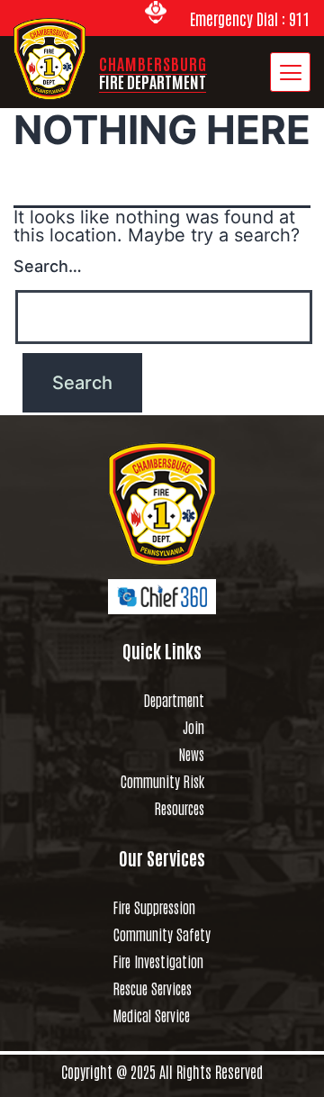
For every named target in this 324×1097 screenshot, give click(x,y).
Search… (48, 266)
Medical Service (151, 1015)
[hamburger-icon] (290, 72)
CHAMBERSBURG (153, 72)
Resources (179, 808)
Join (193, 727)
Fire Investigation (158, 961)
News (191, 754)
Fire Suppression (154, 907)
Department (174, 700)
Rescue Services (152, 988)
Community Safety (162, 934)
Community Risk (162, 781)
